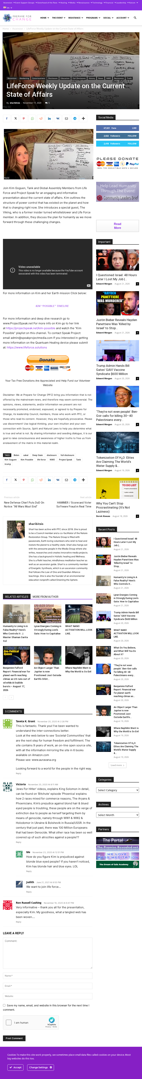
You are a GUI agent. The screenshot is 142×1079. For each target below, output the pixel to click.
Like (134, 128)
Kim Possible (27, 459)
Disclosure (53, 78)
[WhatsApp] (32, 118)
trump (8, 464)
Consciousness (38, 78)
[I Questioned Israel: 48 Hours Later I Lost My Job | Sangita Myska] (117, 260)
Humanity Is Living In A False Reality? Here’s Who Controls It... (125, 580)
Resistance (74, 17)
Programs (92, 17)
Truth (129, 78)
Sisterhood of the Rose (47, 2)
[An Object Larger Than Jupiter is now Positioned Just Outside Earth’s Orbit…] (47, 655)
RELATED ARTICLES (16, 596)
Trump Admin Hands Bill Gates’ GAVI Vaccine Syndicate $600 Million (112, 370)
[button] (135, 18)
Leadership (121, 2)
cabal (25, 455)
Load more (116, 765)
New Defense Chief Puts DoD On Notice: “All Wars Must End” (24, 504)
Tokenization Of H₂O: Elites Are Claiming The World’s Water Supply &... (115, 462)
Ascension (7, 2)
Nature (132, 2)
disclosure (52, 455)
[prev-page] (5, 697)
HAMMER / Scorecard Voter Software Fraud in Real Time (73, 504)
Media (72, 2)
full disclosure (67, 455)
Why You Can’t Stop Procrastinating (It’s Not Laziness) (113, 507)
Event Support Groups (24, 2)
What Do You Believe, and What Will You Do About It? (125, 651)
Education (65, 78)
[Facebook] (6, 118)
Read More (117, 225)
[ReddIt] (40, 118)
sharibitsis (15, 102)
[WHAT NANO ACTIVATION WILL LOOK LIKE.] (78, 613)
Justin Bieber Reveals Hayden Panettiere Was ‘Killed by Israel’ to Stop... (116, 324)
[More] (83, 118)
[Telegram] (74, 118)
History (92, 78)
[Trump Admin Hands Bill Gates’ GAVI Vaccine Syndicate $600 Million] (117, 350)
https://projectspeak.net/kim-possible (30, 328)
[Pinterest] (23, 118)
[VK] (57, 118)
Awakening (24, 78)
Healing (63, 2)
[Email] (66, 118)
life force (41, 459)
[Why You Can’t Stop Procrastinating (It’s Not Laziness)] (117, 488)
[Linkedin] (49, 118)
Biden (16, 455)
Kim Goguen (11, 459)
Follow (132, 135)
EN (7, 7)
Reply (18, 773)
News (100, 78)
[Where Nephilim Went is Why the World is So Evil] (78, 655)
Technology (97, 2)
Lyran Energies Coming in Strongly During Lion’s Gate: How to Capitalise (47, 630)
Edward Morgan (104, 283)
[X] (15, 118)
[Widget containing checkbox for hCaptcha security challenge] (31, 1022)
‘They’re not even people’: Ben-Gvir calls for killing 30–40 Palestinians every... (117, 416)
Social (107, 17)
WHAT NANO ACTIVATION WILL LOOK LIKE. (78, 630)
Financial (109, 2)
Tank (78, 459)
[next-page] (11, 697)
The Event (57, 17)
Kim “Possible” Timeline (52, 306)
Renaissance (83, 2)
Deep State (37, 455)
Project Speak (65, 459)
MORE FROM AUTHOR (45, 596)
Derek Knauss (103, 516)
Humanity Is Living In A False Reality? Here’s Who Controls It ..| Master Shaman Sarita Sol (15, 633)
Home (43, 17)
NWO (108, 78)
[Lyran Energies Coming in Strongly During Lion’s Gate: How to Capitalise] (47, 613)
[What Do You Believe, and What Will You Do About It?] (103, 651)
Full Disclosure (79, 78)
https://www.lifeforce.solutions (27, 347)
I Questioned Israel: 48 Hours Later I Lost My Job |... (125, 542)
